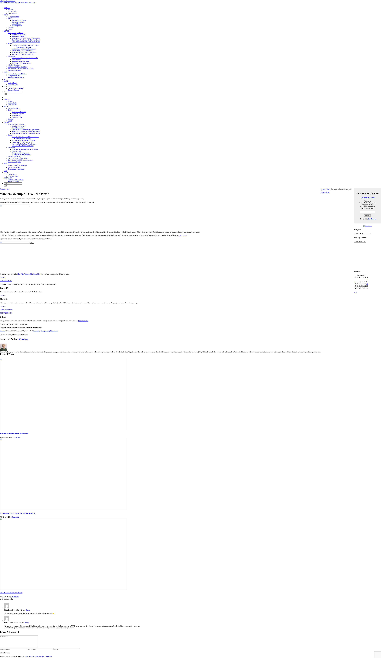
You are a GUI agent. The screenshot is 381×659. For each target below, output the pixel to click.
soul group (183, 235)
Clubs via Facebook (6, 309)
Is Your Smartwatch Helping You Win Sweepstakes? (17, 513)
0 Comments (15, 517)
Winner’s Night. (83, 321)
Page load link (325, 192)
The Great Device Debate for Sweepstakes (14, 433)
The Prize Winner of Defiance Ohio (29, 274)
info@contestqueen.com (7, 1)
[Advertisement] (367, 256)
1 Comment (16, 437)
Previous (2, 189)
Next (7, 189)
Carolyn (2, 331)
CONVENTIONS (6, 281)
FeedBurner (372, 219)
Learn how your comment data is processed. (38, 656)
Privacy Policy (325, 189)
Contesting (36, 331)
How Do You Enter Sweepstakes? (11, 593)
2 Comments (54, 331)
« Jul (355, 292)
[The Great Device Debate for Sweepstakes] (63, 429)
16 (367, 284)
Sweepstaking (45, 331)
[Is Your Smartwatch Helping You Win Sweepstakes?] (63, 509)
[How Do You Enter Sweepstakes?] (63, 589)
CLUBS (2, 277)
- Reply (27, 610)
